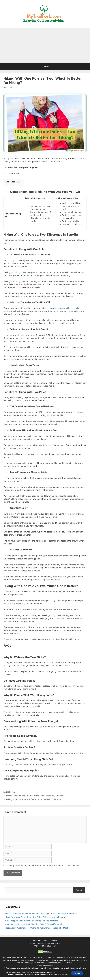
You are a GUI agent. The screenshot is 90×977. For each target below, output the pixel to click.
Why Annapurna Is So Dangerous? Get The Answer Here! (31, 921)
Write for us (37, 940)
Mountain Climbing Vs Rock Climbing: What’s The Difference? (33, 924)
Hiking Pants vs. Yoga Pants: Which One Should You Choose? (35, 796)
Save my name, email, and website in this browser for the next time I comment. (43, 865)
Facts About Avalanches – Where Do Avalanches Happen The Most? (37, 928)
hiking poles (20, 272)
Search (79, 890)
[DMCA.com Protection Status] (45, 952)
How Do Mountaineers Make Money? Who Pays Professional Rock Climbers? (41, 913)
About (47, 940)
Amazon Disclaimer (38, 943)
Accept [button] (77, 973)
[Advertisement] (45, 45)
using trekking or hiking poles (63, 308)
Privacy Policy (54, 943)
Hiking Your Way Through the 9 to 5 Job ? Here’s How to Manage (35, 917)
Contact (54, 940)
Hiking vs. (10, 792)
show (19, 182)
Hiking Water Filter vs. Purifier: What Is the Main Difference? (34, 799)
